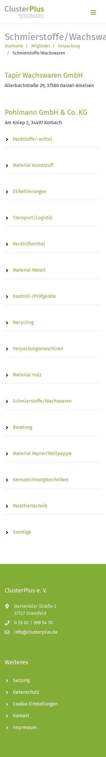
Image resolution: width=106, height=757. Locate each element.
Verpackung (69, 46)
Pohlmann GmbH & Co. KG (46, 112)
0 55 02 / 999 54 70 (33, 622)
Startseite (14, 46)
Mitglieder (40, 46)
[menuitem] (53, 139)
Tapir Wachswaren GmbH (44, 75)
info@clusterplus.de (36, 632)
